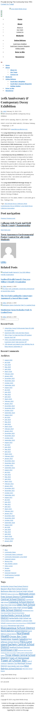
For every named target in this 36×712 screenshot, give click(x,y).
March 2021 (8, 509)
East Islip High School (18, 607)
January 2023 (9, 458)
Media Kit (20, 36)
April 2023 (8, 452)
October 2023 (9, 438)
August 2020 (8, 525)
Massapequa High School (16, 625)
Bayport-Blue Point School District (14, 589)
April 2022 (8, 479)
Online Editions (20, 40)
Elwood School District (18, 613)
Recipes (7, 568)
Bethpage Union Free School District (18, 595)
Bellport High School (13, 594)
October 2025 (9, 383)
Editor (4, 286)
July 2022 (7, 472)
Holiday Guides (20, 48)
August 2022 (8, 470)
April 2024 (8, 424)
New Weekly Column (11, 564)
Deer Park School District (18, 606)
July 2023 (7, 445)
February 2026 (9, 374)
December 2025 (10, 378)
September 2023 (10, 440)
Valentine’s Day (12, 663)
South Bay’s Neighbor (20, 44)
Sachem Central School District (17, 646)
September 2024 (10, 413)
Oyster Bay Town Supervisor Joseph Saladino (14, 637)
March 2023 (8, 454)
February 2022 (9, 484)
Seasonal (7, 570)
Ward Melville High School (15, 666)
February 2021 (9, 511)
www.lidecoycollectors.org (19, 129)
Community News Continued (13, 554)
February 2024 (9, 429)
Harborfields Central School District (15, 616)
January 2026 (9, 376)
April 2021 (8, 506)
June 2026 (8, 365)
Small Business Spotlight (12, 575)
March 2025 (8, 399)
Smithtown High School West (8, 652)
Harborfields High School (18, 618)
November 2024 (10, 408)
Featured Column (10, 559)
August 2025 (8, 387)
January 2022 (9, 486)
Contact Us (20, 32)
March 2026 (8, 371)
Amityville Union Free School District (14, 586)
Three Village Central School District (18, 656)
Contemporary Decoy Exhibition (11, 206)
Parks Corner (9, 566)
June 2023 (8, 447)
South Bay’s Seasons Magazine (20, 46)
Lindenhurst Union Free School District (16, 623)
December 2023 (10, 433)
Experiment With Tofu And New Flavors (17, 333)
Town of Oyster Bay (14, 660)
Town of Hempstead (19, 657)
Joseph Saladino (16, 621)
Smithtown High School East (25, 650)
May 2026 (8, 367)
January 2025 (9, 403)
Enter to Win (20, 52)
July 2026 (7, 362)
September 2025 (10, 385)
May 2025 (8, 394)
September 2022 (10, 468)
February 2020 (9, 539)
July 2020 (7, 527)
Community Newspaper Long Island (16, 557)
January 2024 (9, 431)
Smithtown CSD (9, 649)
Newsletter (19, 57)
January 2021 (9, 513)
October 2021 (9, 493)
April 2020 (8, 534)
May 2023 (8, 449)
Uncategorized (9, 577)
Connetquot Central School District (17, 598)
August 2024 (8, 415)
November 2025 (10, 381)
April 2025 (8, 397)
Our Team (20, 30)
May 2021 (8, 504)
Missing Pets (8, 561)
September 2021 (10, 495)
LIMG (5, 111)
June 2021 (8, 502)
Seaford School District (20, 647)
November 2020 (10, 518)
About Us (20, 27)
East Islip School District (17, 609)
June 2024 (8, 419)
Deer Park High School (9, 605)
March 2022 (8, 481)
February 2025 (9, 401)
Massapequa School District (18, 628)
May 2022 (8, 477)
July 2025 (7, 390)
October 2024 (9, 410)
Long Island (31, 623)
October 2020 (9, 520)
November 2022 (10, 463)
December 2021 (10, 488)
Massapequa (4, 625)
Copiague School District (21, 601)
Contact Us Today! (7, 4)
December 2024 (10, 406)
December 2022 (10, 461)
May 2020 (8, 532)
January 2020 (9, 541)
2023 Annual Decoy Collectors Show (16, 204)
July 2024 (7, 417)
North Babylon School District (14, 630)
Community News (10, 552)
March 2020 (8, 536)
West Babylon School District (15, 667)
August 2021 (8, 497)
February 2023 (9, 456)
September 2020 (10, 523)
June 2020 (8, 529)
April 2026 (8, 369)
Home (20, 19)
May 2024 (8, 422)
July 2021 (7, 500)
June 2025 (8, 392)
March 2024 (8, 426)
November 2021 (10, 490)
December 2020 (10, 516)
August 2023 (8, 442)
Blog (6, 550)
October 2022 (9, 465)
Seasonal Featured (10, 573)
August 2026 (8, 360)
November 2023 (10, 436)
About (20, 24)
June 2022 (8, 474)
